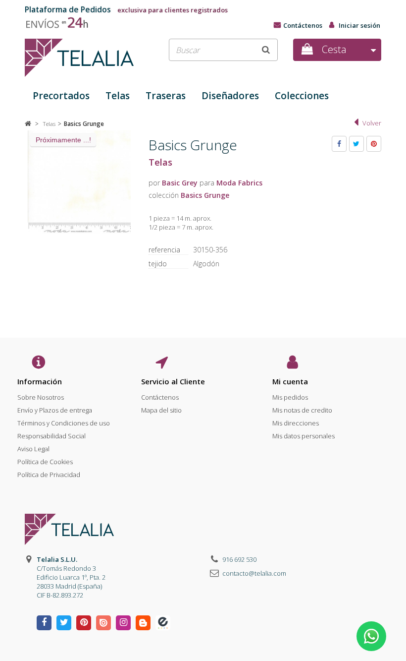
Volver (371, 123)
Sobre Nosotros (40, 397)
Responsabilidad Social (51, 435)
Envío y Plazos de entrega (54, 410)
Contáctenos (302, 25)
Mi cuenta (290, 381)
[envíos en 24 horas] (61, 20)
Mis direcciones (295, 423)
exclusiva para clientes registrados (126, 9)
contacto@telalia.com (254, 573)
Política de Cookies (45, 461)
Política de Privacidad (48, 474)
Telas (117, 95)
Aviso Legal (33, 448)
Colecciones (302, 95)
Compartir (339, 144)
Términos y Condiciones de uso (63, 423)
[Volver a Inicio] (28, 123)
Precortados (61, 95)
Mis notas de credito (302, 410)
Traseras (166, 95)
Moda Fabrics (239, 182)
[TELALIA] (79, 58)
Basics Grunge (205, 195)
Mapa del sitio (161, 410)
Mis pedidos (290, 397)
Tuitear (356, 144)
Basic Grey (180, 182)
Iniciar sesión (359, 25)
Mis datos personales (303, 435)
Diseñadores (230, 95)
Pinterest (373, 144)
